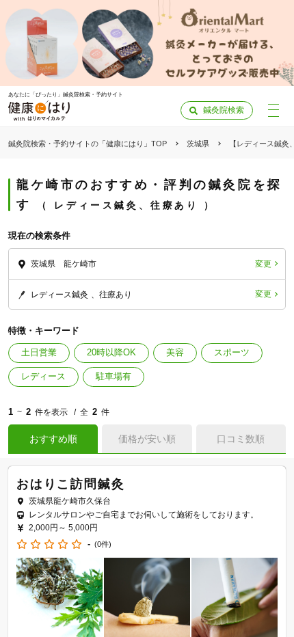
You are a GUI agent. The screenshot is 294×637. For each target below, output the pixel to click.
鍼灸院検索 (223, 110)
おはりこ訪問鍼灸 (70, 484)
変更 (263, 264)
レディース (43, 376)
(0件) (102, 544)
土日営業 (39, 352)
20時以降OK (111, 352)
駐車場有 (113, 376)
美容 (175, 352)
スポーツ (232, 352)
